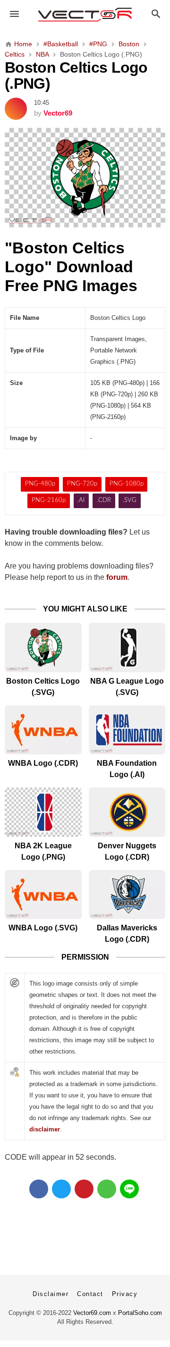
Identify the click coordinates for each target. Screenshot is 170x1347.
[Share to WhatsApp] (106, 1189)
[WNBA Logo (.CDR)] (43, 730)
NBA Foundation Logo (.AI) (127, 768)
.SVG (129, 500)
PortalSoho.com (140, 1312)
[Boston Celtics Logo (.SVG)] (43, 647)
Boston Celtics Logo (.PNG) (76, 75)
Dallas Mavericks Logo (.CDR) (127, 933)
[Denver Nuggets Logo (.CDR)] (127, 812)
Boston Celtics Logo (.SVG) (43, 686)
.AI (81, 500)
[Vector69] (85, 15)
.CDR (104, 500)
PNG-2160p (49, 500)
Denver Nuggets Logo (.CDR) (127, 851)
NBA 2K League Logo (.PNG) (43, 851)
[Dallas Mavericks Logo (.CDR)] (127, 895)
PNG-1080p (127, 484)
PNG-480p (40, 484)
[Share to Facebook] (38, 1189)
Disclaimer (50, 1293)
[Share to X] (61, 1189)
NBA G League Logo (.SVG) (127, 686)
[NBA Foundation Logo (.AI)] (127, 730)
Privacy (125, 1293)
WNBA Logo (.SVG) (42, 928)
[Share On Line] (129, 1189)
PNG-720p (82, 484)
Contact (90, 1293)
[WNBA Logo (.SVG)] (43, 895)
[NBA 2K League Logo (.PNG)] (43, 812)
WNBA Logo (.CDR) (43, 763)
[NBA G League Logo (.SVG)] (127, 647)
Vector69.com (92, 1312)
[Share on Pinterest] (84, 1189)
